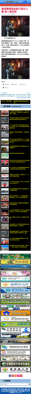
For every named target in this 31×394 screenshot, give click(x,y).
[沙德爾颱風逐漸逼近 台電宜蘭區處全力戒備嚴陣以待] (5, 149)
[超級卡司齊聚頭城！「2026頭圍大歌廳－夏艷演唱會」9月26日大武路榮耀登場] (5, 198)
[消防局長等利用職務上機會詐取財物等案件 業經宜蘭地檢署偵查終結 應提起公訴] (5, 120)
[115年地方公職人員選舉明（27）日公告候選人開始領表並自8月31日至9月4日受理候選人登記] (5, 141)
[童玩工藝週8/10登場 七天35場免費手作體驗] (5, 219)
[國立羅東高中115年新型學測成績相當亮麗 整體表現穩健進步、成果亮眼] (5, 227)
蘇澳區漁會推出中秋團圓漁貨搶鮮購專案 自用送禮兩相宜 (19, 203)
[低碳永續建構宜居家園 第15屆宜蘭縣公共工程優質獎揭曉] (5, 191)
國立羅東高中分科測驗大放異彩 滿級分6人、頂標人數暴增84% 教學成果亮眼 (19, 246)
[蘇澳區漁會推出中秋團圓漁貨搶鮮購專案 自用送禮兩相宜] (5, 205)
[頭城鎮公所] (15, 355)
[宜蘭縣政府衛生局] (15, 338)
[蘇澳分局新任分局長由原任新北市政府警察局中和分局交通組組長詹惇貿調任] (5, 163)
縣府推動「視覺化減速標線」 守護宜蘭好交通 (19, 133)
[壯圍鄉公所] (15, 320)
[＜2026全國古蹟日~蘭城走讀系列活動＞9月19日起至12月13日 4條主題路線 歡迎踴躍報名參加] (5, 127)
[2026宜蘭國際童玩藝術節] (15, 258)
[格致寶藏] (15, 264)
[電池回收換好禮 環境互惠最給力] (5, 156)
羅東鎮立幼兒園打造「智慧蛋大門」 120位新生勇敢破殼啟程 (19, 175)
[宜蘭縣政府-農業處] (15, 326)
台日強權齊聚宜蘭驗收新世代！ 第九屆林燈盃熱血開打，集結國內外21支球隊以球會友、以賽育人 (19, 112)
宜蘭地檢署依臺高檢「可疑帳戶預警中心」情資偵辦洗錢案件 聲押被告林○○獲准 (20, 232)
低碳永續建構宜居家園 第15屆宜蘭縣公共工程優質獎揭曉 (19, 189)
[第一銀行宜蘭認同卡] (15, 309)
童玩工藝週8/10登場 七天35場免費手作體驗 (19, 218)
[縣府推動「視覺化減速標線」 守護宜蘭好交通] (5, 134)
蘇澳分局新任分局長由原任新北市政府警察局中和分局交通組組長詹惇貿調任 (20, 161)
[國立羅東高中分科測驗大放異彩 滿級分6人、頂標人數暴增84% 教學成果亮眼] (5, 248)
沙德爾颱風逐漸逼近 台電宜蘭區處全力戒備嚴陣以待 (19, 147)
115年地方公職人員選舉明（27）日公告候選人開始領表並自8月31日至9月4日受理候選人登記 (19, 141)
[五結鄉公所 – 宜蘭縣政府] (15, 315)
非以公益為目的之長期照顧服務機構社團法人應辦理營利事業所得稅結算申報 (20, 168)
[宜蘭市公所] (15, 286)
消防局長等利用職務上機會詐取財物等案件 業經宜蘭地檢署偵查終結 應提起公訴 (20, 118)
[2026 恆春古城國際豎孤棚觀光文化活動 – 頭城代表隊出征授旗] (5, 241)
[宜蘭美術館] (15, 269)
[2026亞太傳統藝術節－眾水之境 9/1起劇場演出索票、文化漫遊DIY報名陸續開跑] (5, 212)
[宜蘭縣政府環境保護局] (15, 366)
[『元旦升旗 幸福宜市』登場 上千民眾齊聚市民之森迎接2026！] (5, 184)
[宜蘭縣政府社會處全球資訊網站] (15, 349)
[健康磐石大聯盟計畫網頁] (15, 275)
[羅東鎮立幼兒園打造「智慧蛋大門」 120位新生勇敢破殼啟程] (5, 177)
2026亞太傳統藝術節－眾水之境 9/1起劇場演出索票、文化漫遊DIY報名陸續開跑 (20, 210)
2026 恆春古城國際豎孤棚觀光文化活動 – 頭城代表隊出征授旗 (19, 239)
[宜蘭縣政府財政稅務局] (15, 332)
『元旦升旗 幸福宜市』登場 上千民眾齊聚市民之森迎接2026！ (19, 182)
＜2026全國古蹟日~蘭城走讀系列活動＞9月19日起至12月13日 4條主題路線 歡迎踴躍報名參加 (19, 126)
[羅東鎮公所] (15, 372)
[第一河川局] (15, 292)
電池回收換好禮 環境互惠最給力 (17, 153)
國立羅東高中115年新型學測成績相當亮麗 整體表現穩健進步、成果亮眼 (19, 225)
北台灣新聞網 (12, 14)
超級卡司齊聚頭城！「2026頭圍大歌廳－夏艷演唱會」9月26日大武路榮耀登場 (19, 196)
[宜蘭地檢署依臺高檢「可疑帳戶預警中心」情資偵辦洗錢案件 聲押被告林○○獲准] (5, 234)
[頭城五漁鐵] (15, 281)
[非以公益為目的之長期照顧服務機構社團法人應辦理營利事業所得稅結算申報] (5, 170)
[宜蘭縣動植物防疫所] (15, 303)
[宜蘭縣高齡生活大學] (15, 298)
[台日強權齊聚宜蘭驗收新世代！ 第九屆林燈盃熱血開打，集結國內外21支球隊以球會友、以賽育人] (5, 113)
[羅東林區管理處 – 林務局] (15, 343)
